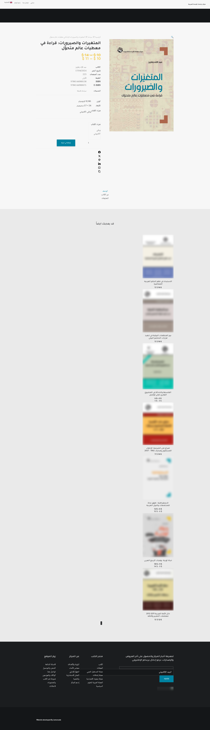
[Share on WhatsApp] (99, 168)
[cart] (6, 16)
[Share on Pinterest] (99, 160)
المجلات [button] (122, 16)
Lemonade (57, 720)
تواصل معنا (25, 3)
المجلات (100, 668)
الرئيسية (168, 16)
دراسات (113, 16)
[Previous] (103, 623)
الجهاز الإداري (74, 672)
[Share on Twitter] (99, 157)
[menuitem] (32, 2)
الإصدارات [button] (149, 16)
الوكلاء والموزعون (49, 675)
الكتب (100, 664)
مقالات (104, 16)
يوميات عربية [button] (84, 16)
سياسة (90, 37)
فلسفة (79, 91)
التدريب (44, 16)
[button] (27, 16)
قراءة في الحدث (70, 16)
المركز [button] (159, 16)
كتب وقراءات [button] (55, 16)
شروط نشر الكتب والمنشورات (49, 680)
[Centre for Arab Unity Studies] (201, 15)
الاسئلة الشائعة (50, 664)
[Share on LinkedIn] (99, 164)
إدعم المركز (17, 3)
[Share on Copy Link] (99, 172)
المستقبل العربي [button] (136, 16)
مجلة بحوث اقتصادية (94, 679)
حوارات (95, 16)
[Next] (101, 623)
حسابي (32, 3)
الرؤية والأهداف (73, 664)
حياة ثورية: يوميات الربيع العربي (158, 561)
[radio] (96, 130)
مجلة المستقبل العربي (95, 672)
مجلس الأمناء (74, 668)
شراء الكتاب (96, 124)
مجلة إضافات (98, 675)
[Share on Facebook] (99, 153)
